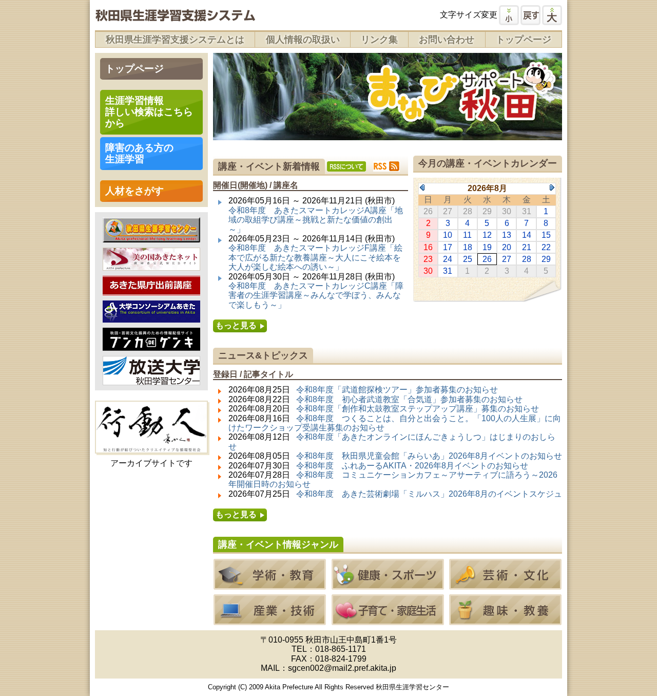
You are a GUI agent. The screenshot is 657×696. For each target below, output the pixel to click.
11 (467, 235)
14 (526, 235)
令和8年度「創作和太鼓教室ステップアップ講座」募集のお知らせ (417, 408)
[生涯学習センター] (151, 237)
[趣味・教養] (505, 620)
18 (467, 247)
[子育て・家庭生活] (388, 620)
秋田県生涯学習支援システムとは (175, 39)
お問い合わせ (446, 39)
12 (487, 235)
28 (526, 259)
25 (467, 259)
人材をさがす (134, 190)
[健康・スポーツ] (388, 584)
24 (447, 259)
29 (546, 259)
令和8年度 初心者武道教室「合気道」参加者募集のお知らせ (409, 399)
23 (428, 259)
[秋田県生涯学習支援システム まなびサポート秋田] (175, 16)
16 (428, 247)
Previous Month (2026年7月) (422, 187)
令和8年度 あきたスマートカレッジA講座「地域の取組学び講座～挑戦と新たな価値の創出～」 (315, 220)
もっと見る (236, 325)
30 (428, 271)
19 (487, 247)
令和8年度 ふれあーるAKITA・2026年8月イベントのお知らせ (412, 465)
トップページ (523, 39)
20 (506, 247)
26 (487, 259)
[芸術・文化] (505, 584)
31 (447, 271)
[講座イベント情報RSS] (386, 166)
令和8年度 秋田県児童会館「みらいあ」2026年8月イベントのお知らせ (429, 456)
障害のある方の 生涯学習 (139, 153)
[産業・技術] (270, 620)
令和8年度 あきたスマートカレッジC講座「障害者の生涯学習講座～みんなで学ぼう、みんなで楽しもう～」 (315, 295)
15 (546, 235)
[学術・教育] (270, 584)
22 (546, 247)
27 (506, 259)
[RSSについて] (346, 166)
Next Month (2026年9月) (552, 187)
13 (506, 235)
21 (526, 247)
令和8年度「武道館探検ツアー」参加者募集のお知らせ (397, 389)
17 (447, 247)
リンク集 (379, 39)
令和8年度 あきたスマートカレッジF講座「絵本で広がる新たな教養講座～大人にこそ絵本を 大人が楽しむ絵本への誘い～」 (315, 257)
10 (447, 235)
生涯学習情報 (149, 111)
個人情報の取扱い (303, 39)
